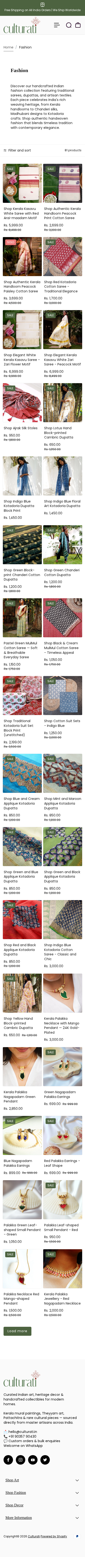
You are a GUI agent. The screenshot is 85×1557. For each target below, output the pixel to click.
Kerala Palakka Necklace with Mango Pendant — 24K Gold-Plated (61, 1025)
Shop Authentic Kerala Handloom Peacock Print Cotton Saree (62, 213)
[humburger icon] (57, 25)
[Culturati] (22, 25)
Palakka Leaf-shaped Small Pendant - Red (61, 1227)
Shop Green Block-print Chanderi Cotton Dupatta (22, 575)
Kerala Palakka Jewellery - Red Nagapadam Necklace (62, 1299)
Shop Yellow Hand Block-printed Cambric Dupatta (18, 1023)
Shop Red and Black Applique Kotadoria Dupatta (20, 950)
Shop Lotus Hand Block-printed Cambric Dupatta (58, 433)
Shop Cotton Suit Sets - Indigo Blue (62, 723)
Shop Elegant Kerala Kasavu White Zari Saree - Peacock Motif (62, 360)
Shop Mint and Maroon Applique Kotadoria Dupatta (62, 803)
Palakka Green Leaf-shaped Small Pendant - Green (22, 1230)
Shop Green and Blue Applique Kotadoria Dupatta (21, 877)
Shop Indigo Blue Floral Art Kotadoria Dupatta (62, 503)
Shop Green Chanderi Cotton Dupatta (62, 572)
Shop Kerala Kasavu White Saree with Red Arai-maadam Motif (21, 213)
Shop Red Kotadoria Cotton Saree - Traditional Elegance (61, 287)
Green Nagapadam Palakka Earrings (60, 1094)
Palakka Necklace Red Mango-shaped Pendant (21, 1299)
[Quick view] (37, 168)
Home (8, 47)
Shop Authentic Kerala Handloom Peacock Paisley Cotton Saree (22, 287)
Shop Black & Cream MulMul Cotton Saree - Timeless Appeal (61, 648)
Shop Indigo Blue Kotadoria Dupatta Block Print (19, 506)
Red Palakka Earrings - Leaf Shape (62, 1163)
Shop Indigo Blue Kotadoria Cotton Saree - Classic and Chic (60, 952)
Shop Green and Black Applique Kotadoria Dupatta (62, 877)
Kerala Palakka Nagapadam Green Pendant (19, 1097)
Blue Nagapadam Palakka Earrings (18, 1163)
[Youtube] (33, 1460)
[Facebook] (8, 1460)
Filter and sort (19, 150)
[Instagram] (20, 1460)
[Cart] (77, 25)
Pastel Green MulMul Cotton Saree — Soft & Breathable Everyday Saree (21, 650)
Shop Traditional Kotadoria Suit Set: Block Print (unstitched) (19, 728)
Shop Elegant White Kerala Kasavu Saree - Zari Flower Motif (22, 360)
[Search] (68, 25)
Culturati (34, 1536)
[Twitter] (45, 1460)
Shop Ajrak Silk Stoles (21, 428)
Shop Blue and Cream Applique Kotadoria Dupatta (22, 803)
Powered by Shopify (54, 1536)
